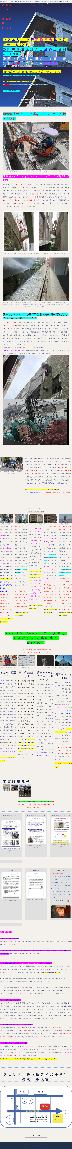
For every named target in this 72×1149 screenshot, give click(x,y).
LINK (27, 91)
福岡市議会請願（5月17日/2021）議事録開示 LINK (32, 71)
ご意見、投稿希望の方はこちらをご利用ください (36, 99)
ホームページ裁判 (53, 3)
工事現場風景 (41, 3)
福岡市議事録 (34, 5)
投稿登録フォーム (62, 901)
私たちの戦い (22, 3)
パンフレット (31, 3)
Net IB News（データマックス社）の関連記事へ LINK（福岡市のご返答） (28, 1059)
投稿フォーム (43, 5)
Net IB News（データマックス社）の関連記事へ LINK (19, 81)
